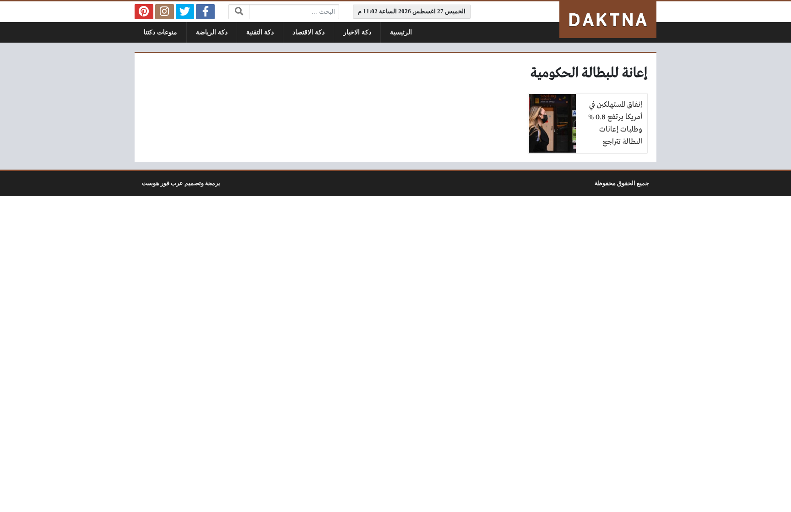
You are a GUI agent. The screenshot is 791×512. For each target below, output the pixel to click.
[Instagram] (164, 11)
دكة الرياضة (212, 32)
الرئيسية (401, 32)
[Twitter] (185, 11)
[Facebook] (205, 11)
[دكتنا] (607, 19)
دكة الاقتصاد (309, 32)
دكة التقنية (260, 32)
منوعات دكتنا (160, 32)
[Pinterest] (144, 11)
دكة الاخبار (357, 32)
